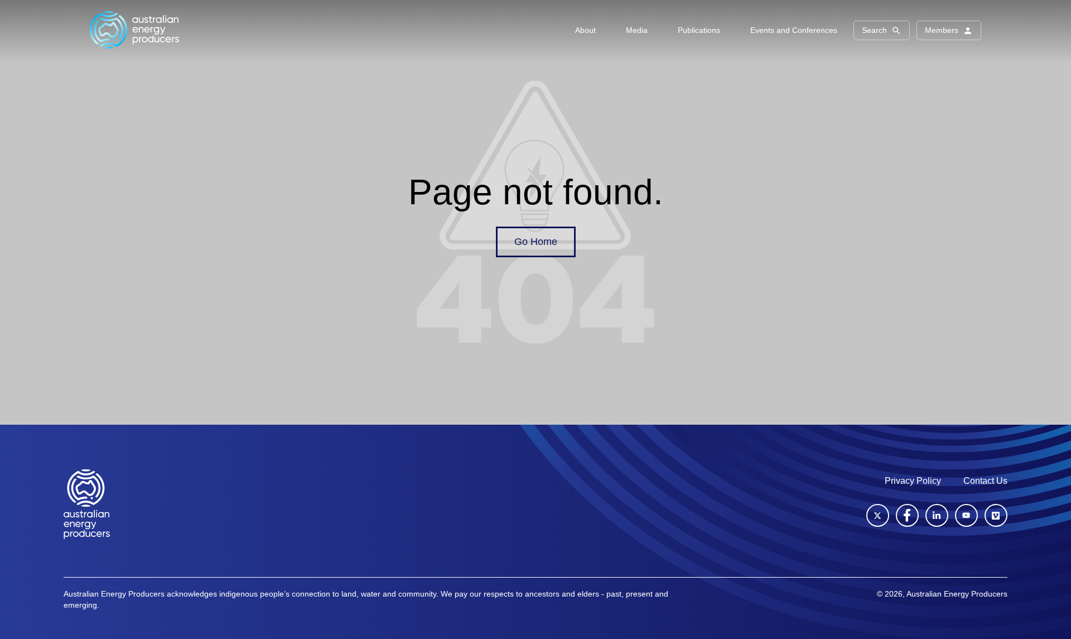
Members (941, 30)
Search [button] (874, 30)
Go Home (535, 241)
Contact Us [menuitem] (985, 481)
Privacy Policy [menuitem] (913, 481)
